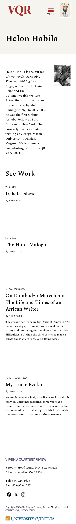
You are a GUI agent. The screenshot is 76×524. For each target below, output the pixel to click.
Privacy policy (28, 511)
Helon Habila (15, 201)
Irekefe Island (20, 194)
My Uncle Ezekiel (25, 384)
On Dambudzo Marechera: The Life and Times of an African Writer (35, 302)
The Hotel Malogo (25, 245)
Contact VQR (12, 511)
